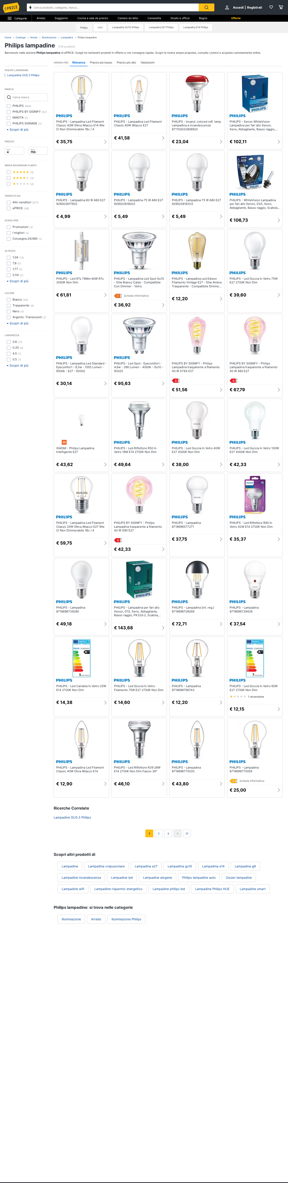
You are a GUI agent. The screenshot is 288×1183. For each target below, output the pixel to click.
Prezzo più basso (101, 62)
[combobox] (113, 7)
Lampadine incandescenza (81, 877)
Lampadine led (122, 877)
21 (187, 833)
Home (8, 37)
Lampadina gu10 (180, 866)
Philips (84, 27)
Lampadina (67, 37)
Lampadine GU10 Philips (125, 27)
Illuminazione (49, 37)
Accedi (238, 7)
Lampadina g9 (245, 866)
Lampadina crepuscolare (106, 866)
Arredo (41, 18)
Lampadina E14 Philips (195, 27)
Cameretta (154, 18)
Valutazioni (147, 62)
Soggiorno (61, 18)
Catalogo (21, 37)
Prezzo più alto (126, 62)
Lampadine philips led (169, 889)
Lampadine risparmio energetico (118, 889)
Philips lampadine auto (199, 877)
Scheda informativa (136, 295)
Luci (100, 27)
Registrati (254, 7)
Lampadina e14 (213, 866)
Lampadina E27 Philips (161, 27)
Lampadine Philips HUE (212, 889)
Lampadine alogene (157, 877)
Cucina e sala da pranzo (92, 18)
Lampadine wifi (73, 889)
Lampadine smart (253, 889)
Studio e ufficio (180, 18)
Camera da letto (128, 18)
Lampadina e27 (146, 866)
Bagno (203, 18)
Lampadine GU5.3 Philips (23, 75)
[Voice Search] (30, 8)
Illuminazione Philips (126, 919)
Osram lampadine (239, 877)
